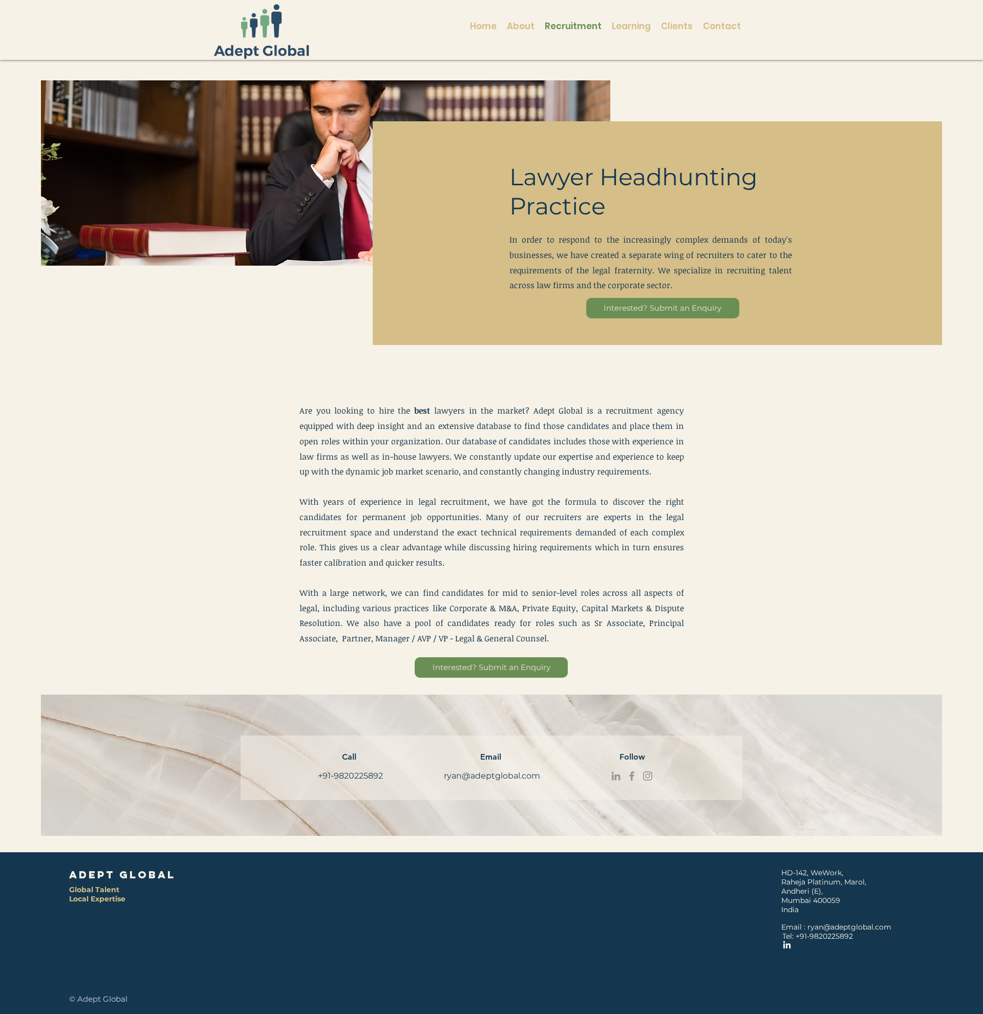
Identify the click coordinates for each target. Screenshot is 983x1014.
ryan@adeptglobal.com (492, 776)
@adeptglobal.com (857, 927)
